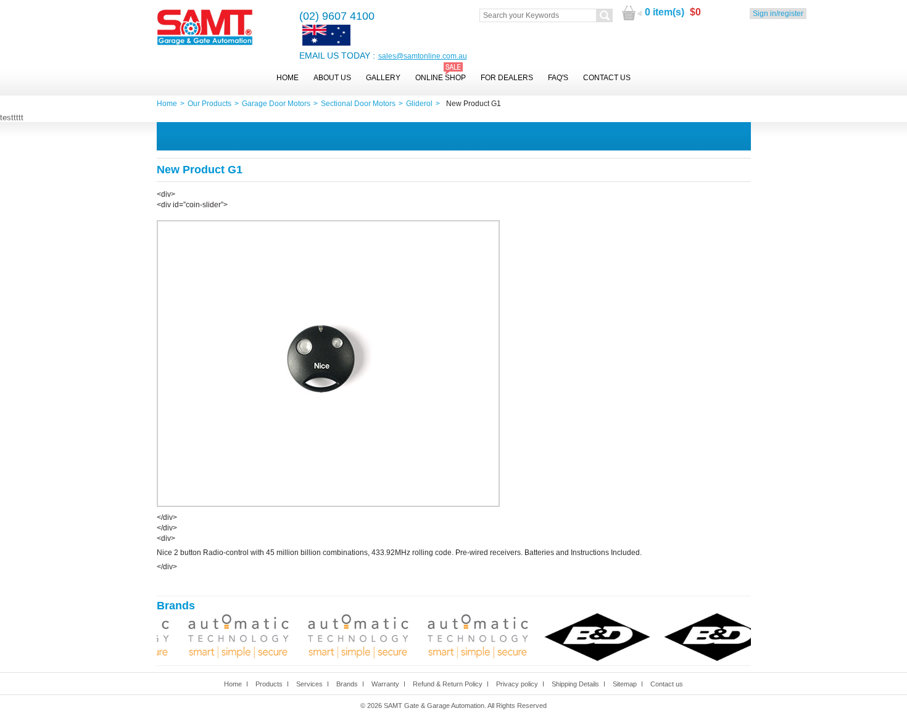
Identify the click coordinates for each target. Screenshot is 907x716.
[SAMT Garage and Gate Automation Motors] (205, 28)
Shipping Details (575, 684)
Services (309, 684)
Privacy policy (517, 684)
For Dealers (507, 77)
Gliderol (419, 103)
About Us (332, 77)
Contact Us (607, 77)
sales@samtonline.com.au (422, 56)
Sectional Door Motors (358, 103)
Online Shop (440, 77)
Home (287, 77)
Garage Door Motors (276, 103)
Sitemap (625, 684)
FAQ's (558, 77)
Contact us (666, 684)
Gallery (383, 77)
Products (269, 684)
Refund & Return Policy (447, 684)
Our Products (209, 103)
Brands (347, 684)
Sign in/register (778, 13)
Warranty (385, 684)
